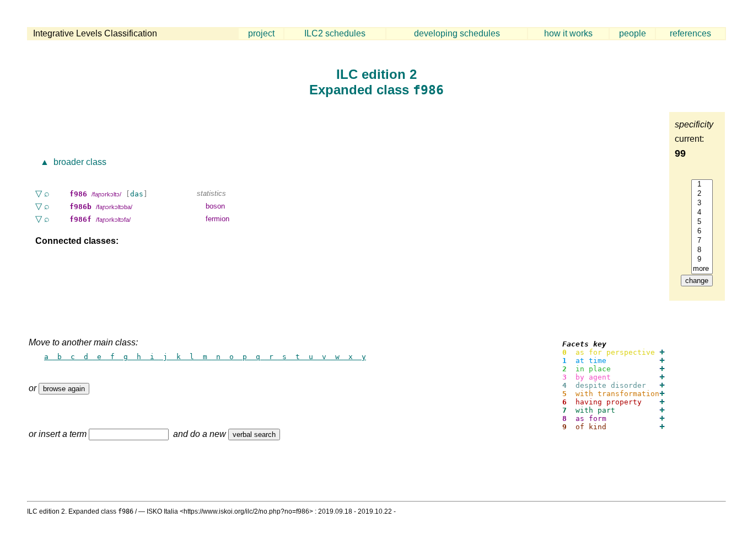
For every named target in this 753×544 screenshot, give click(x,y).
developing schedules (457, 33)
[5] (702, 222)
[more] (702, 269)
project (261, 33)
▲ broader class (72, 162)
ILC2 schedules (334, 33)
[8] (702, 250)
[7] (702, 241)
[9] (702, 259)
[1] (702, 184)
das (136, 194)
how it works (568, 33)
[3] (702, 203)
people (632, 33)
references (690, 33)
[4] (702, 212)
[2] (702, 194)
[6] (702, 231)
